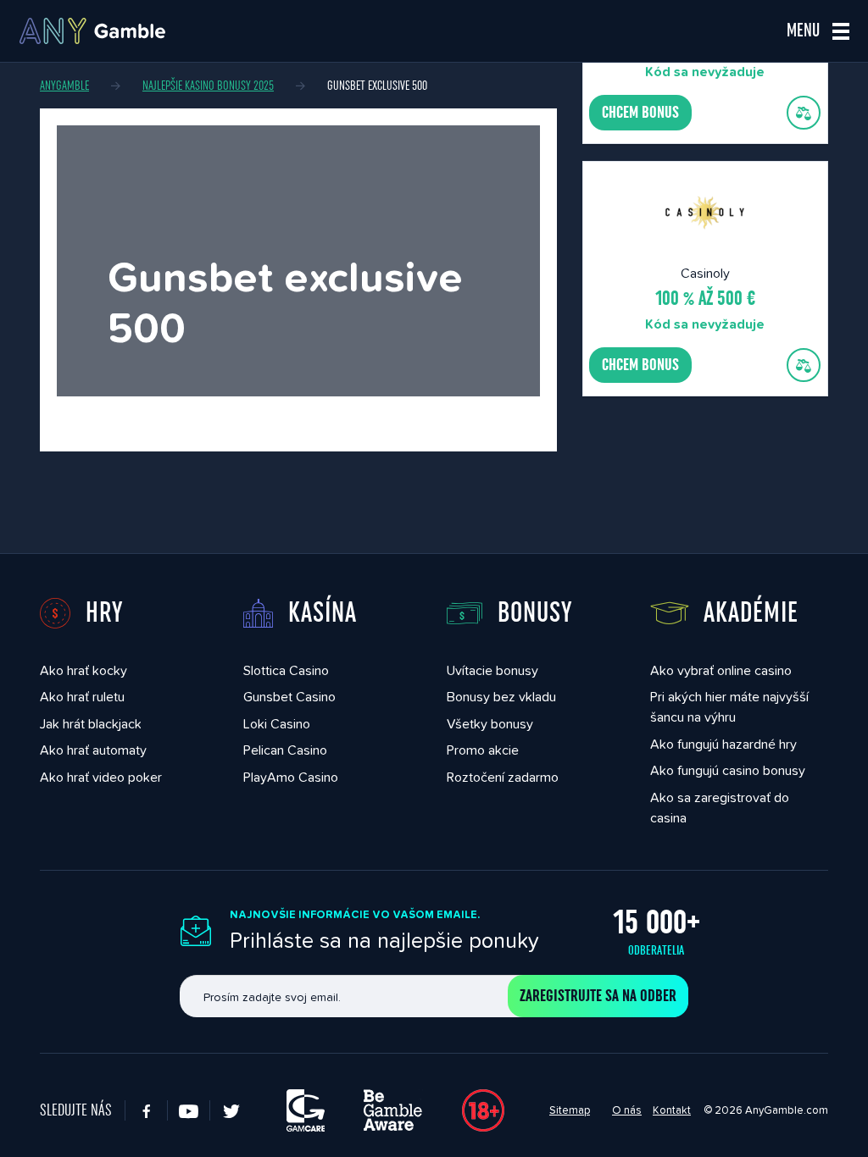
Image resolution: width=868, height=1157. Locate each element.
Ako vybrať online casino (721, 670)
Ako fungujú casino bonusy (727, 770)
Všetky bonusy (490, 724)
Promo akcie (483, 750)
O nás (627, 1110)
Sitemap (569, 1110)
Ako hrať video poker (101, 777)
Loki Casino (276, 724)
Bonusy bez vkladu (501, 697)
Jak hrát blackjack (91, 724)
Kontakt (672, 1110)
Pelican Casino (285, 750)
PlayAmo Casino (290, 777)
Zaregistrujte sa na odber (598, 996)
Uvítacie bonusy (492, 670)
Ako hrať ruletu (82, 697)
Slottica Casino (286, 670)
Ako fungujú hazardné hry (723, 744)
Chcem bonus (640, 112)
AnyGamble (64, 85)
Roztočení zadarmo (503, 777)
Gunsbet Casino (289, 697)
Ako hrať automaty (93, 750)
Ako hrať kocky (83, 670)
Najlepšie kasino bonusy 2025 (208, 85)
